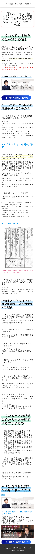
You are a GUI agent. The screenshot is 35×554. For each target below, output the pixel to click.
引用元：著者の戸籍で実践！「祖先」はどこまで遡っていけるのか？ (17, 271)
